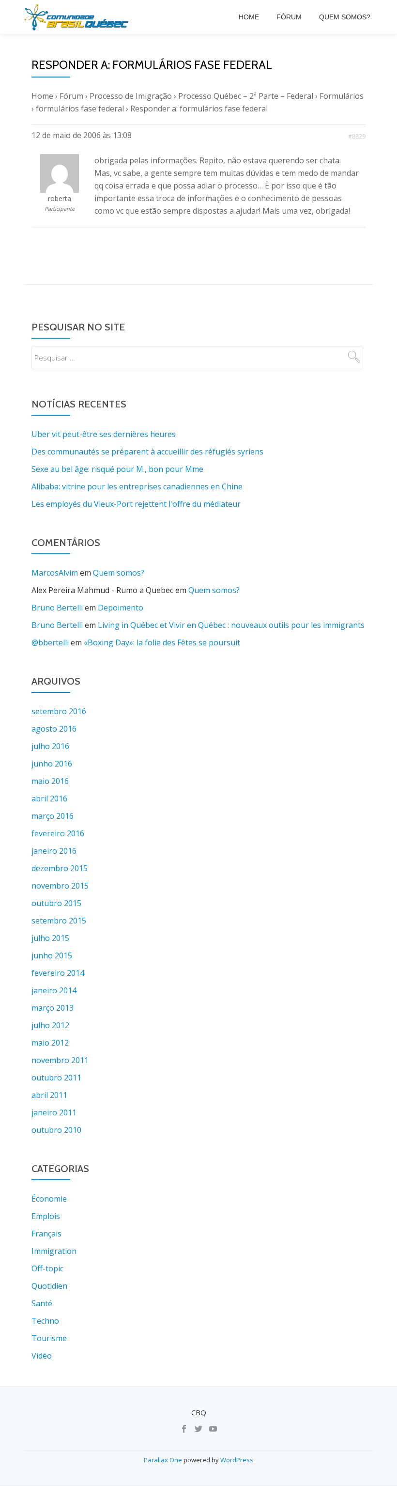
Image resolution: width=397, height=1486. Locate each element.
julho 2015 (50, 938)
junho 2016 (51, 763)
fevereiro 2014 (57, 973)
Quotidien (49, 1286)
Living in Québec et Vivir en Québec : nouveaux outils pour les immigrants (231, 625)
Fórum (289, 17)
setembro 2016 (58, 711)
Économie (49, 1198)
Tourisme (49, 1338)
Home (249, 17)
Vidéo (41, 1355)
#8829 (357, 136)
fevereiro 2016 (57, 833)
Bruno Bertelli (57, 607)
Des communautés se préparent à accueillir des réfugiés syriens (147, 451)
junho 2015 (51, 955)
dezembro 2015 (59, 868)
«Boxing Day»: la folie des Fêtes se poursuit (162, 642)
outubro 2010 (56, 1130)
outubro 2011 (56, 1077)
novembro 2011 (60, 1060)
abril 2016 (49, 798)
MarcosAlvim (54, 572)
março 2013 (52, 1007)
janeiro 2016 (53, 850)
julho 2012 (50, 1025)
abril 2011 (49, 1095)
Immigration (53, 1251)
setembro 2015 (58, 920)
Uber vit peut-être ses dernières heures (103, 434)
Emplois (45, 1216)
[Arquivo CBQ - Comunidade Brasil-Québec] (78, 17)
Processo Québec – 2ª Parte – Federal (245, 96)
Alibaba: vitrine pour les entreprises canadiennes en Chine (137, 486)
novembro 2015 (60, 885)
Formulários (342, 96)
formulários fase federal (80, 108)
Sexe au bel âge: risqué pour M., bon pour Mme (117, 469)
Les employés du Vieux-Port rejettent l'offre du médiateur (136, 504)
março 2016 (52, 816)
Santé (41, 1303)
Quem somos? (344, 17)
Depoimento (120, 607)
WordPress (236, 1459)
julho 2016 (50, 746)
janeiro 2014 (53, 990)
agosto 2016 (53, 728)
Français (46, 1233)
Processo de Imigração (131, 96)
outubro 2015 (56, 903)
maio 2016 (50, 781)
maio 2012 (50, 1042)
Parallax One (163, 1459)
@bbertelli (50, 642)
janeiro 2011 (53, 1112)
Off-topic (47, 1268)
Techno (45, 1320)
